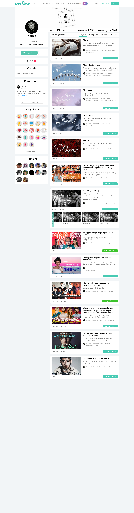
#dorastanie (100, 73)
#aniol (99, 98)
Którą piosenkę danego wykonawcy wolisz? (98, 233)
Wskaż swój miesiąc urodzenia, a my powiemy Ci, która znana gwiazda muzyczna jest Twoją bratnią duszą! (98, 310)
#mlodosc (110, 73)
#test (108, 343)
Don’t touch (88, 115)
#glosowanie (100, 243)
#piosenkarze (112, 243)
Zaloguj (105, 3)
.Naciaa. (24, 86)
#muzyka (106, 243)
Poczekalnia (104, 35)
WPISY (63, 30)
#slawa (93, 270)
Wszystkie (83, 35)
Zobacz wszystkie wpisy (31, 102)
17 (63, 58)
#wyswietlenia (90, 345)
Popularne (37, 3)
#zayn (114, 203)
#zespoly (111, 291)
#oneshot (88, 151)
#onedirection (108, 366)
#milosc (105, 73)
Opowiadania (74, 3)
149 (64, 301)
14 (63, 83)
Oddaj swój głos (109, 250)
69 (63, 276)
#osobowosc (109, 178)
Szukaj (96, 3)
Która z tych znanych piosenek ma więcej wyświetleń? (97, 334)
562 (64, 326)
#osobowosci (108, 268)
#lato (98, 268)
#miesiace (103, 178)
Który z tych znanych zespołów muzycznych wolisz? (96, 284)
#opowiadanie (111, 50)
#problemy (100, 123)
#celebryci (100, 320)
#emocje (105, 50)
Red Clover (87, 140)
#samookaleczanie (91, 125)
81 (64, 352)
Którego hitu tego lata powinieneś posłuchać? (97, 259)
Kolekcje (115, 35)
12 (63, 159)
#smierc (106, 75)
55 (63, 184)
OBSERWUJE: (85, 30)
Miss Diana (87, 90)
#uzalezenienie (90, 52)
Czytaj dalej (25, 96)
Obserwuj (29, 53)
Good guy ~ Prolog (91, 191)
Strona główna (93, 35)
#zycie (109, 75)
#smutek (114, 100)
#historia (107, 98)
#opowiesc (96, 100)
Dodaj (115, 3)
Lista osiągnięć (31, 151)
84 (63, 377)
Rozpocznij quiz (110, 58)
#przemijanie (97, 75)
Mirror (86, 40)
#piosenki (88, 245)
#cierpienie (100, 50)
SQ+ (85, 3)
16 (63, 108)
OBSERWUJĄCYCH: (107, 30)
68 (64, 251)
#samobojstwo (103, 100)
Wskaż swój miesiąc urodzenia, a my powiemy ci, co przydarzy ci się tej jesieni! (98, 167)
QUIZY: (55, 30)
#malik (99, 203)
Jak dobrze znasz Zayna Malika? (96, 358)
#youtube (96, 345)
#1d (98, 366)
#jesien (99, 178)
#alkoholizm (100, 148)
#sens (102, 75)
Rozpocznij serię (109, 209)
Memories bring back (92, 65)
